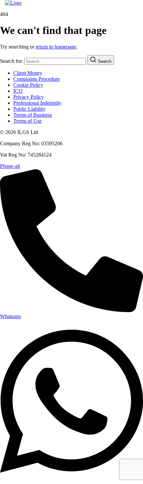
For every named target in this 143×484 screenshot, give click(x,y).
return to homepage (56, 47)
